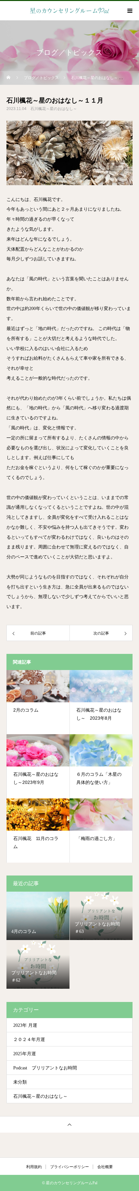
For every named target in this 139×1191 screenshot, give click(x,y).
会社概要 (105, 1167)
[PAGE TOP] (69, 1124)
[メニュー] (129, 10)
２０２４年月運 (29, 1039)
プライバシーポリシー (69, 1167)
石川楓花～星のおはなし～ (53, 108)
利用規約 (34, 1167)
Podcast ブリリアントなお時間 (45, 1068)
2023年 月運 (25, 1025)
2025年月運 (24, 1053)
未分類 (20, 1082)
